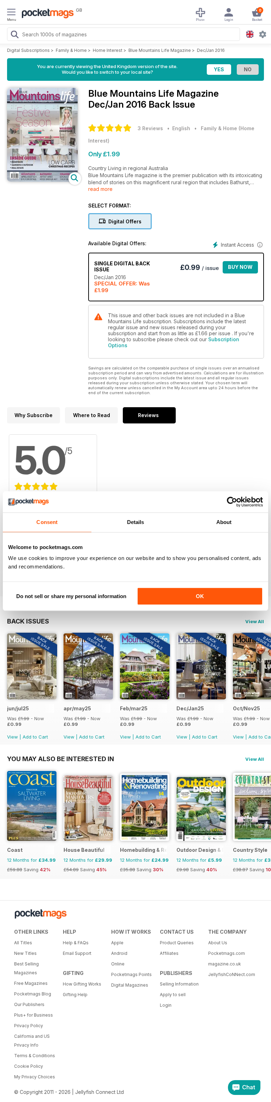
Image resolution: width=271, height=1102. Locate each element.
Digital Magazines (129, 985)
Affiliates (169, 953)
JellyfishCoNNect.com (230, 974)
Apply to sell (173, 994)
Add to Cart (35, 737)
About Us (217, 942)
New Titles (25, 953)
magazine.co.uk (224, 963)
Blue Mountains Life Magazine (159, 50)
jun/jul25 (18, 708)
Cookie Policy (28, 1066)
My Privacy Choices (34, 1076)
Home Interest (107, 50)
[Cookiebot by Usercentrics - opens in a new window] (232, 501)
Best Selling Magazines (26, 968)
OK (200, 596)
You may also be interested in (60, 758)
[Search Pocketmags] (14, 35)
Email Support (77, 953)
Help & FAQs (76, 942)
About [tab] (224, 522)
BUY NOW (240, 267)
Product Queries (177, 942)
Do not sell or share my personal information (71, 596)
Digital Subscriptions (28, 50)
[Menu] (11, 13)
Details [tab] (135, 522)
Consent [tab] (47, 522)
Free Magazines (31, 983)
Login (165, 1005)
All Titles (23, 942)
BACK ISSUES (28, 621)
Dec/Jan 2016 (211, 50)
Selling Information (179, 984)
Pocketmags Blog (32, 993)
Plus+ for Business (33, 1015)
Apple (117, 942)
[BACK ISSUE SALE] (31, 697)
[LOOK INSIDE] (42, 180)
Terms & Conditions (34, 1055)
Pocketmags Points (131, 974)
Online (118, 963)
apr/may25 (77, 708)
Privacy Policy (28, 1025)
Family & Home (71, 50)
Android (119, 953)
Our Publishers (29, 1004)
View (12, 737)
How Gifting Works (82, 984)
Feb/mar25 (133, 708)
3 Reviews (150, 128)
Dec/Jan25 (190, 708)
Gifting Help (75, 994)
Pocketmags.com (226, 953)
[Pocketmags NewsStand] (46, 14)
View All (254, 621)
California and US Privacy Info (32, 1041)
